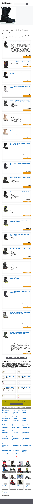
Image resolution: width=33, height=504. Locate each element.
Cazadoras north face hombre (6, 430)
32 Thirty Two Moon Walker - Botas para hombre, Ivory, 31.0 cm (20, 115)
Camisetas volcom (25, 412)
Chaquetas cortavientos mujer (26, 439)
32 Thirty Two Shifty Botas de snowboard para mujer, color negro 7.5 (20, 164)
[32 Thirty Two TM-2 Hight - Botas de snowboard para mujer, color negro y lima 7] (5, 208)
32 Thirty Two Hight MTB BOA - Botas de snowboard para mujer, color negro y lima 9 (20, 278)
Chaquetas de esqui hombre (5, 443)
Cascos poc (24, 418)
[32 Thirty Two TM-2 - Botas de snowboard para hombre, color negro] (5, 75)
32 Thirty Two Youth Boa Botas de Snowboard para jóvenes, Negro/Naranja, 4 (20, 292)
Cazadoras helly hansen (26, 427)
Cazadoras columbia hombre (25, 422)
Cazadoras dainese (5, 424)
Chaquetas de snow (15, 450)
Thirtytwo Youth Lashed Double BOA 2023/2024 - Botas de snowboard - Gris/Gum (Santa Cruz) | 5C (20, 313)
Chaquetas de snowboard (24, 451)
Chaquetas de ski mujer (6, 450)
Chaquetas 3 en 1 (5, 436)
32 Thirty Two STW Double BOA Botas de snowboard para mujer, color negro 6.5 (20, 42)
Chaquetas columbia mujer (15, 439)
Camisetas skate (5, 412)
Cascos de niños (25, 416)
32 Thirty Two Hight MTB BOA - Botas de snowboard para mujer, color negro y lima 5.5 (20, 221)
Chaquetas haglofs (25, 453)
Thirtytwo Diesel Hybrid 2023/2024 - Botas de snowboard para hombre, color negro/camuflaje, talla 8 (20, 333)
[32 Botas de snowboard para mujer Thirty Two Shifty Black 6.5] (5, 194)
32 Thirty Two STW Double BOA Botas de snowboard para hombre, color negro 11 (20, 144)
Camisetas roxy (24, 410)
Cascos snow (4, 422)
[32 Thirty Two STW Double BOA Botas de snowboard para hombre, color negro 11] (5, 146)
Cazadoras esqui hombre (5, 427)
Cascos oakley (14, 418)
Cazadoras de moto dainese (15, 425)
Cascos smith (24, 420)
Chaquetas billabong (15, 436)
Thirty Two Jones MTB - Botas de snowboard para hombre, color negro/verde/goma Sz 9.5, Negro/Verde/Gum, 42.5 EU (20, 101)
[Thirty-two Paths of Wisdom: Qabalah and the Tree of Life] (5, 64)
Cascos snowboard (15, 422)
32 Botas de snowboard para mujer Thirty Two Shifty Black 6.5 (20, 192)
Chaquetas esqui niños (6, 453)
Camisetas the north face (15, 413)
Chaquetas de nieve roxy (16, 445)
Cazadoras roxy (24, 429)
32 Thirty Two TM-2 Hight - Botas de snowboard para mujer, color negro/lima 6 (20, 178)
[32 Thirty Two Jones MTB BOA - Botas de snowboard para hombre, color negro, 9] (5, 265)
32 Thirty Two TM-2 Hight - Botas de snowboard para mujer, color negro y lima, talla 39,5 (20, 249)
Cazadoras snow (5, 432)
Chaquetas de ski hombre (25, 448)
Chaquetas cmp (5, 438)
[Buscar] (27, 4)
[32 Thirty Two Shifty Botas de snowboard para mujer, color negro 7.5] (5, 166)
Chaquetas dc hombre (6, 441)
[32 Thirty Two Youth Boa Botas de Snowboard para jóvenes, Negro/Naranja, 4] (5, 294)
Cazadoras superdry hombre (15, 433)
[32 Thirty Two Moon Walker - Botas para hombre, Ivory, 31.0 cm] (5, 117)
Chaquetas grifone (15, 453)
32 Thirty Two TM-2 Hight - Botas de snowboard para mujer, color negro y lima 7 (20, 207)
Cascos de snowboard (6, 418)
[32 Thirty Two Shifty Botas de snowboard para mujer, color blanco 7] (5, 89)
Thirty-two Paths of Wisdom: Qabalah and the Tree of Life (20, 61)
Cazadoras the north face (25, 433)
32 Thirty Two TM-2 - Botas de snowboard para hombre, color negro (19, 73)
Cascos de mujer (5, 416)
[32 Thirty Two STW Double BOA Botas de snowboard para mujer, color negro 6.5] (5, 44)
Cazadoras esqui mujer (16, 427)
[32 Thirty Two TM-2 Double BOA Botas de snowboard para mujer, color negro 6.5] (5, 237)
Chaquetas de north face (26, 445)
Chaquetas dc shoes (25, 441)
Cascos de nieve (15, 416)
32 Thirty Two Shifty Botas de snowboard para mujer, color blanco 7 (20, 87)
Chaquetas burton (25, 436)
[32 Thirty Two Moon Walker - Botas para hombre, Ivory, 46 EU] (5, 132)
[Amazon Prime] (29, 64)
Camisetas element (5, 410)
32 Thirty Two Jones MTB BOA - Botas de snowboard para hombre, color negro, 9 (20, 263)
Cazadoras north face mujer (16, 430)
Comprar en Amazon (27, 66)
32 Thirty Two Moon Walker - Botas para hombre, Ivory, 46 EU (20, 130)
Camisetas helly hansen (16, 410)
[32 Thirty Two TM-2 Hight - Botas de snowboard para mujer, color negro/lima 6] (5, 180)
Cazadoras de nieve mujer (25, 425)
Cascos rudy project (15, 420)
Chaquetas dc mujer (15, 441)
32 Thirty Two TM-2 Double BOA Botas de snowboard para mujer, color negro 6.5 (20, 235)
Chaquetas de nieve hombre (25, 443)
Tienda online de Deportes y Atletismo (7, 3)
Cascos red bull (5, 420)
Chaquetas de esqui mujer (15, 443)
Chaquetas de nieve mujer (5, 446)
